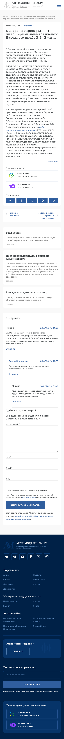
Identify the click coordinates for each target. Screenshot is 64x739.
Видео (6, 579)
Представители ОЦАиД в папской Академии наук (27, 257)
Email (9, 468)
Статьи (36, 584)
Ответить (10, 349)
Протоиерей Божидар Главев (44, 620)
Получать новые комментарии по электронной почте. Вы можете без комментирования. (31, 496)
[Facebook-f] (30, 556)
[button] (10, 200)
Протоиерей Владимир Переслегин (14, 627)
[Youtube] (22, 556)
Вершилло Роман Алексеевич (12, 620)
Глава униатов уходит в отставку (26, 292)
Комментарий (13, 424)
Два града (8, 584)
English (6, 606)
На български (10, 601)
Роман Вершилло (18, 361)
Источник (53, 161)
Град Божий (13, 232)
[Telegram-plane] (14, 556)
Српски (36, 601)
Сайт (8, 479)
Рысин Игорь (39, 626)
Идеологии (29, 26)
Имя (8, 457)
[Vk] (6, 556)
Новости (17, 16)
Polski (36, 606)
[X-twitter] (39, 556)
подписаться (29, 497)
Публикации (39, 579)
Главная (7, 16)
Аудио (6, 575)
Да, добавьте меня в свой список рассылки (27, 490)
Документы (9, 589)
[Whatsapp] (47, 556)
